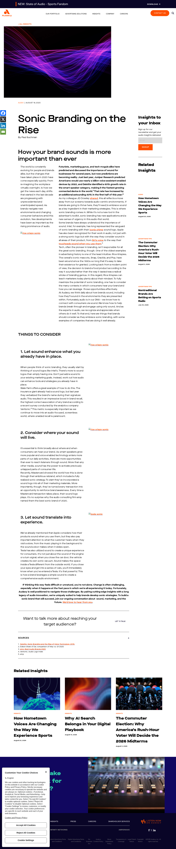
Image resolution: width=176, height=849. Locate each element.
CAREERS (92, 821)
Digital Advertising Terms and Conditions (76, 840)
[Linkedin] (3, 125)
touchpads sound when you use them (80, 243)
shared (94, 198)
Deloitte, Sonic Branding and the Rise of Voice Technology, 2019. (47, 644)
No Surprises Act (89, 841)
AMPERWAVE (124, 830)
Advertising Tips (145, 239)
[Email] (3, 132)
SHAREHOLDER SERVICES (119, 821)
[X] (3, 119)
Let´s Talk (120, 621)
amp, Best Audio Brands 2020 (33, 649)
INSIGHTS (54, 821)
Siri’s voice (98, 240)
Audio (21, 103)
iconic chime (96, 229)
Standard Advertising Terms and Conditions (57, 840)
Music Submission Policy (109, 841)
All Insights (25, 24)
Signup (145, 147)
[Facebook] (3, 113)
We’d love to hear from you (77, 602)
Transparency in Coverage (121, 840)
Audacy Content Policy (98, 840)
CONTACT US (160, 13)
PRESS (73, 821)
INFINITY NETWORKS (59, 830)
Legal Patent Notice (132, 840)
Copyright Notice (140, 840)
